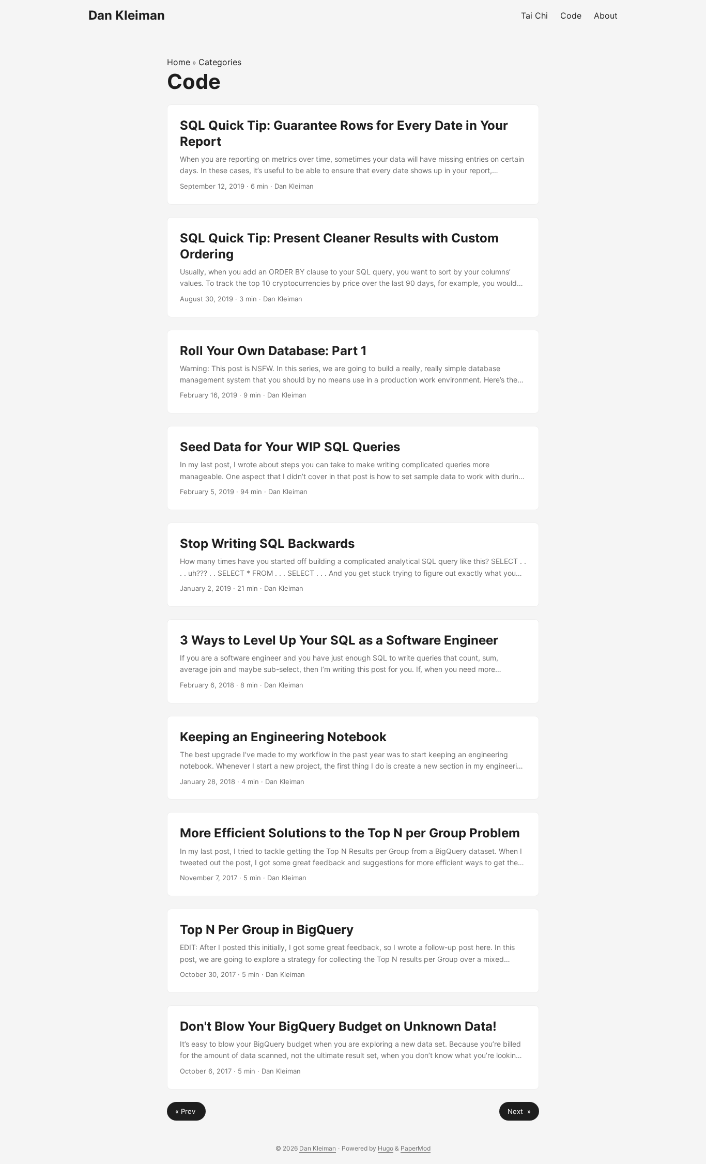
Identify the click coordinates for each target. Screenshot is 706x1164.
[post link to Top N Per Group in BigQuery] (353, 950)
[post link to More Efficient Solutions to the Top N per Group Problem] (353, 854)
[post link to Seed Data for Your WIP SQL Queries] (353, 468)
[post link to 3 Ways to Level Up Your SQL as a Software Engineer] (353, 661)
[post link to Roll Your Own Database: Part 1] (353, 371)
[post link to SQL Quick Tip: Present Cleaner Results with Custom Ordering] (353, 267)
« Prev (186, 1111)
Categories (219, 62)
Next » (519, 1111)
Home (178, 62)
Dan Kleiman (126, 15)
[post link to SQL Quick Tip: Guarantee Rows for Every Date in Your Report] (353, 154)
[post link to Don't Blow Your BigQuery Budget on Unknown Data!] (353, 1047)
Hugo (385, 1148)
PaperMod (416, 1148)
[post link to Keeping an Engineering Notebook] (353, 758)
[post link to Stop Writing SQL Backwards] (353, 564)
